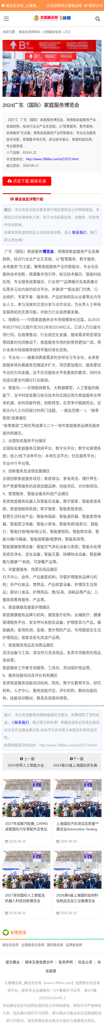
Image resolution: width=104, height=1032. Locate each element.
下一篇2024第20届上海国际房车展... (76, 762)
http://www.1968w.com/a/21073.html (52, 159)
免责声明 (66, 962)
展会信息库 (10, 945)
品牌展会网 (74, 945)
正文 (67, 32)
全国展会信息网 (32, 945)
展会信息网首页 (29, 32)
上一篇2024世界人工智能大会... (27, 762)
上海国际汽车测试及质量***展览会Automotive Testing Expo (77, 829)
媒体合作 (96, 6)
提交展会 (13, 962)
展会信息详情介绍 (28, 199)
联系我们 (79, 232)
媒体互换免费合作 (39, 962)
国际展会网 (55, 945)
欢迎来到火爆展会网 (66, 6)
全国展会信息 (52, 32)
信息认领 (85, 962)
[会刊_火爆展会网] (52, 18)
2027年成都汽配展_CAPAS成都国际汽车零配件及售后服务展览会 (26, 829)
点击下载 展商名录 (29, 181)
